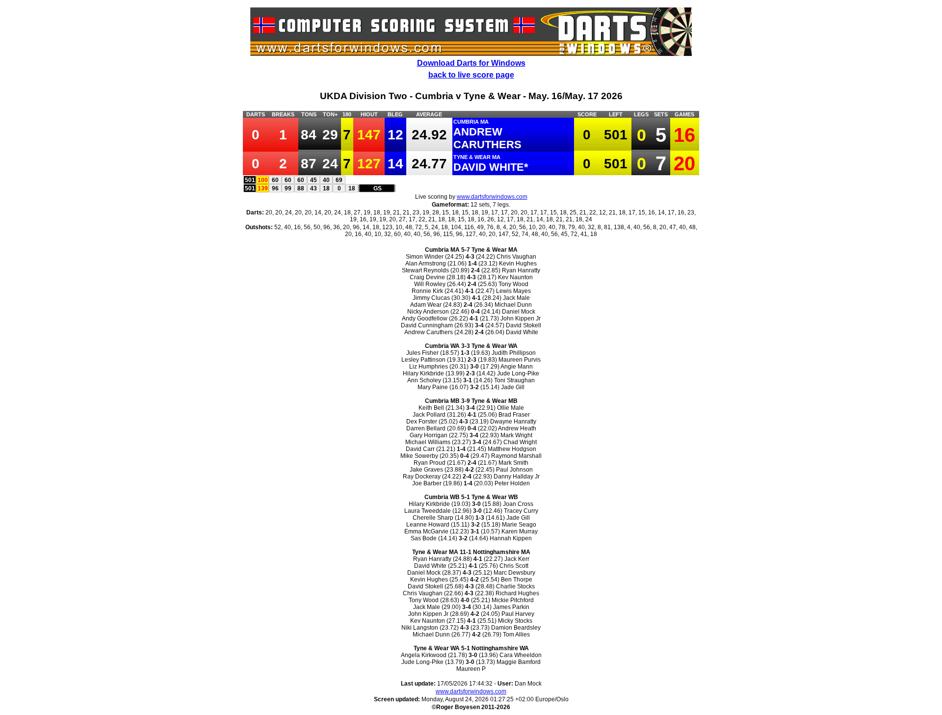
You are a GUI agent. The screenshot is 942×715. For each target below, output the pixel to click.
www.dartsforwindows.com (492, 196)
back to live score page (471, 75)
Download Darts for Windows (471, 63)
